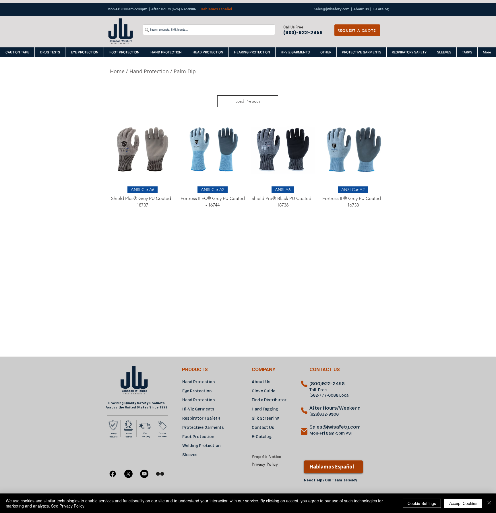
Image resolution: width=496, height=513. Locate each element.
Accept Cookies (463, 503)
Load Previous (247, 101)
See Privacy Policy (67, 506)
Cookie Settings (422, 503)
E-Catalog (380, 9)
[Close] (489, 503)
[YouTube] (144, 474)
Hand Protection (149, 71)
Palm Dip (185, 71)
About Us (361, 9)
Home (117, 71)
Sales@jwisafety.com (332, 9)
